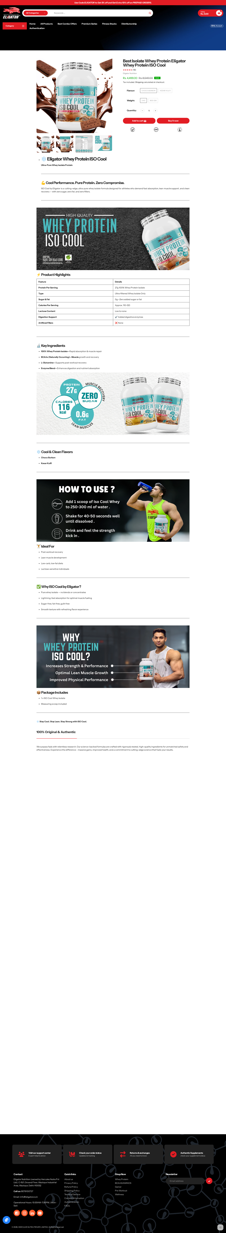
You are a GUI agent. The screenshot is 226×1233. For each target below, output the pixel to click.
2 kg (143, 100)
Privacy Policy (71, 1183)
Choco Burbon (149, 91)
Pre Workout (153, 1118)
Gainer (118, 1187)
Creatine (112, 1118)
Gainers (71, 1118)
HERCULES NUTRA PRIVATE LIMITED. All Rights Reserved (41, 1227)
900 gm (153, 100)
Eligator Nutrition (130, 73)
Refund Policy (71, 1187)
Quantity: (132, 110)
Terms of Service (72, 1194)
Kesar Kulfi (165, 91)
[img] (80, 801)
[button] (35, 810)
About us (68, 1179)
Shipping (139, 82)
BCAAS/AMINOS (123, 1183)
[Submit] (209, 1181)
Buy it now (173, 120)
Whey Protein (30, 1118)
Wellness (119, 1194)
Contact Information (74, 1198)
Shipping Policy (72, 1190)
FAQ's (67, 1205)
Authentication (71, 1202)
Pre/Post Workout (193, 1118)
